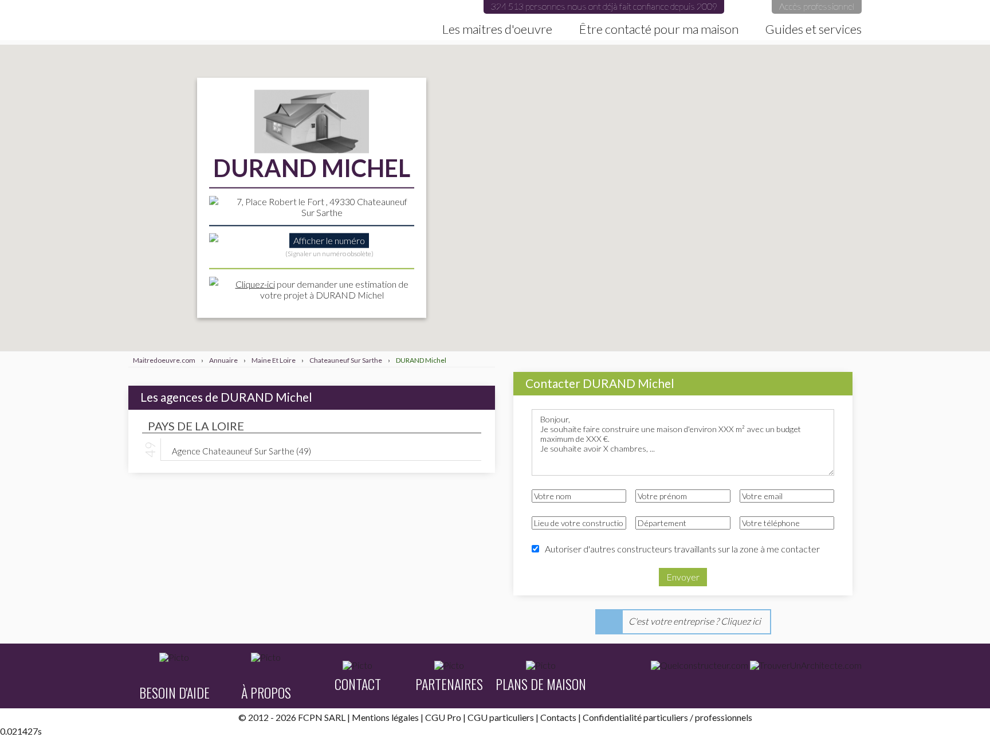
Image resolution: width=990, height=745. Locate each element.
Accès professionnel (816, 6)
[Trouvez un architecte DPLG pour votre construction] (806, 665)
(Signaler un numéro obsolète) (329, 253)
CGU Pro (443, 717)
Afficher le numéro (329, 240)
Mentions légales (385, 717)
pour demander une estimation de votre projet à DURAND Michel (321, 289)
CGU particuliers (500, 717)
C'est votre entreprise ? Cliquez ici (694, 620)
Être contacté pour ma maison (658, 29)
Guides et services (813, 29)
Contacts (558, 717)
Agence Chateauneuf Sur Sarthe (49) (241, 450)
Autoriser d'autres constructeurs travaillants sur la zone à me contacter (682, 548)
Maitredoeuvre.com (150, 20)
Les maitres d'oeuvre (497, 29)
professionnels (723, 717)
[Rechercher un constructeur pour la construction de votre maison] (699, 665)
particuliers (665, 717)
